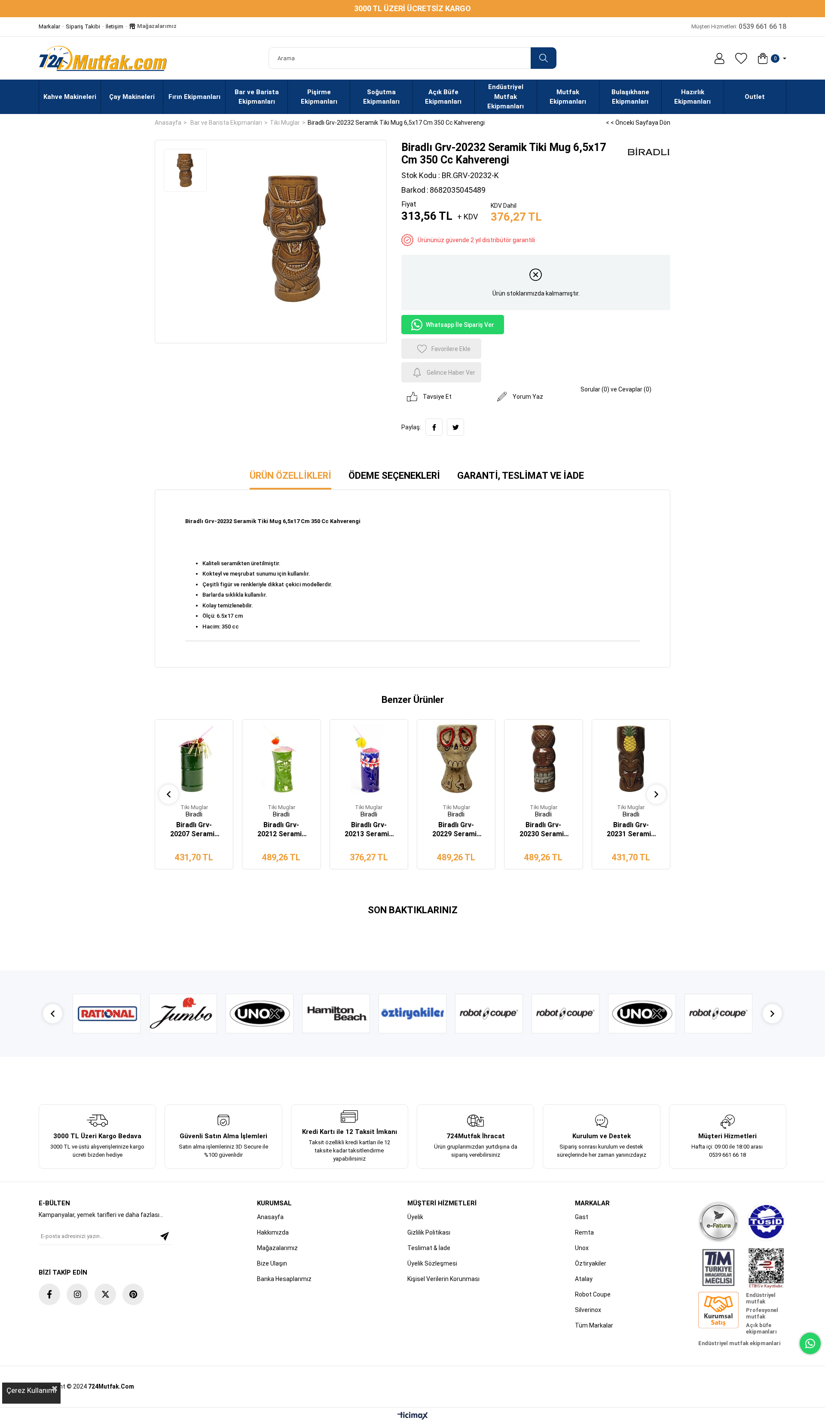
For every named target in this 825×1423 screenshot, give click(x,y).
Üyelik (415, 1217)
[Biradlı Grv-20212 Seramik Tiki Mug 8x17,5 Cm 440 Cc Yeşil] (281, 759)
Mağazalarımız (156, 26)
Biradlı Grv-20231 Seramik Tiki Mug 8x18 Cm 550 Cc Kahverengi (631, 829)
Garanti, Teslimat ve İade (520, 475)
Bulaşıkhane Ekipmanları (630, 97)
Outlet (755, 97)
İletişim (114, 26)
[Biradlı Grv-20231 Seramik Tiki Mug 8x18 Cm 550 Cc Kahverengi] (631, 759)
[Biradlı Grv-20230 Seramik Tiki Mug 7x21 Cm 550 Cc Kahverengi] (543, 759)
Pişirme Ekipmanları (319, 97)
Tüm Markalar (594, 1325)
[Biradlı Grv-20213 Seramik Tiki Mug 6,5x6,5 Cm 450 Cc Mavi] (369, 759)
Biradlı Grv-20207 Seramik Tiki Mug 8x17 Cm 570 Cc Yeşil (194, 829)
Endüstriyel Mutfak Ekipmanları (505, 96)
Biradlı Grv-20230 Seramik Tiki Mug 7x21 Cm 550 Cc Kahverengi (543, 829)
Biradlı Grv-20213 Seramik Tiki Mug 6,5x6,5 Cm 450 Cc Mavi (369, 829)
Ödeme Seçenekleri (394, 475)
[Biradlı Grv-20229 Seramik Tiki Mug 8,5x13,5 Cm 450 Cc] (456, 759)
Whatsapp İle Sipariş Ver (460, 324)
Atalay (584, 1278)
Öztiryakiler (590, 1263)
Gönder (164, 1236)
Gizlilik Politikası (428, 1232)
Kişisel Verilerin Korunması (443, 1278)
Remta (584, 1232)
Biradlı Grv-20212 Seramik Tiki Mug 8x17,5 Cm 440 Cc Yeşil (281, 829)
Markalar (49, 26)
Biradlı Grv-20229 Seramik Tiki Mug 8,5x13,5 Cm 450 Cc (456, 829)
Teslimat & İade (428, 1247)
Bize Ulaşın (272, 1263)
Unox (582, 1247)
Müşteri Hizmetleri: (738, 26)
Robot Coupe (593, 1294)
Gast (581, 1217)
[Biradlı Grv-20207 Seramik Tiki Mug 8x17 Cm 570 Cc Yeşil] (194, 759)
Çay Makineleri (132, 97)
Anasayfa (270, 1217)
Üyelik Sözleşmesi (432, 1263)
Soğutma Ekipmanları (381, 97)
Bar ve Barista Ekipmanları (257, 97)
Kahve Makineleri (69, 97)
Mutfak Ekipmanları (568, 97)
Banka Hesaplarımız (284, 1278)
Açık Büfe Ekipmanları (443, 97)
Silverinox (588, 1309)
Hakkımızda (273, 1232)
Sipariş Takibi (83, 26)
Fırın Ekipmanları (194, 97)
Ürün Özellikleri (290, 475)
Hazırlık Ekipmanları (692, 97)
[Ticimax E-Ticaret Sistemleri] (412, 1416)
